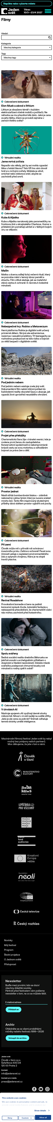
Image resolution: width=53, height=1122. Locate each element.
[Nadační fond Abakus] (26, 790)
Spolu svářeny (9, 653)
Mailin (5, 270)
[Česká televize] (26, 912)
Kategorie (6, 43)
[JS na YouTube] (42, 1089)
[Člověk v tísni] (26, 756)
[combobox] (26, 3)
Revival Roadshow (12, 600)
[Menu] (48, 11)
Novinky (8, 940)
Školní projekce (12, 954)
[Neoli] (26, 877)
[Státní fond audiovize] (26, 841)
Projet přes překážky (13, 435)
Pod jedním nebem (12, 382)
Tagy (3, 53)
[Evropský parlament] (26, 897)
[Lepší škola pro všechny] (26, 806)
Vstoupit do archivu (17, 1038)
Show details (40, 1110)
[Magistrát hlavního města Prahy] (26, 822)
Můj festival (10, 945)
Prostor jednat (10, 491)
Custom (25, 1118)
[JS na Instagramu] (48, 1089)
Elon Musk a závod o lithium (17, 105)
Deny (10, 1118)
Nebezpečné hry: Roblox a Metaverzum (24, 326)
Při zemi (6, 544)
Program (8, 950)
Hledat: (4, 33)
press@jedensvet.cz (12, 1081)
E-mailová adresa (13, 998)
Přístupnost (10, 964)
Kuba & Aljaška (10, 217)
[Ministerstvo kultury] (26, 773)
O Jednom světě (12, 959)
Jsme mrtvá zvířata (12, 161)
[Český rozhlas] (26, 924)
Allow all (43, 1118)
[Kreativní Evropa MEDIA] (26, 858)
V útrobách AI (9, 709)
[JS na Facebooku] (35, 1089)
